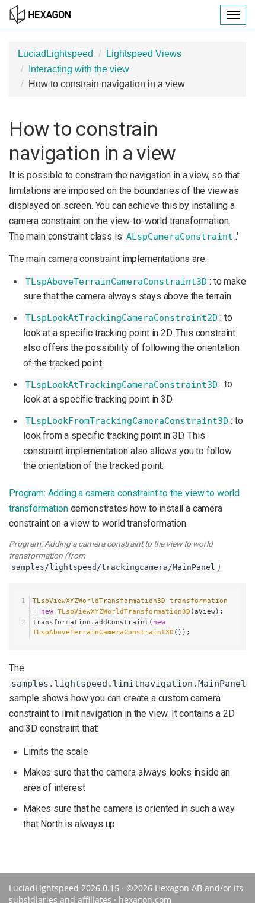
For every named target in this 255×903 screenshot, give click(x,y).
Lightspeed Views (143, 54)
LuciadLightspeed (55, 54)
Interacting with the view (78, 69)
